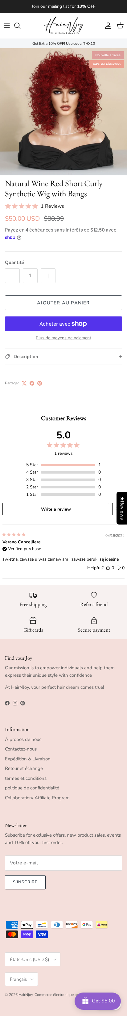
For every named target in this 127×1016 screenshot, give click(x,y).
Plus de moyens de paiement (63, 338)
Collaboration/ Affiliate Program (37, 798)
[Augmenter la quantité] (48, 275)
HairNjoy (25, 994)
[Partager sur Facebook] (32, 383)
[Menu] (7, 25)
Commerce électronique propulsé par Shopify (72, 994)
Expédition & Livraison (28, 759)
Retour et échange (24, 768)
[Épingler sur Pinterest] (39, 383)
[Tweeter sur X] (24, 383)
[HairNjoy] (63, 26)
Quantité (14, 262)
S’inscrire (25, 882)
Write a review (56, 509)
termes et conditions (26, 778)
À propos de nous (23, 739)
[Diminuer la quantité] (12, 275)
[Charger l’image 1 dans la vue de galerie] (63, 111)
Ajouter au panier (63, 303)
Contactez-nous (21, 749)
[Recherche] (20, 25)
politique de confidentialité (32, 788)
